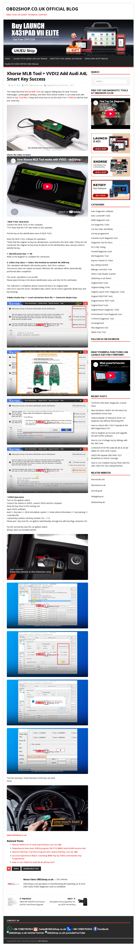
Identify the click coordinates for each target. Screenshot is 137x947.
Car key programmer (100, 233)
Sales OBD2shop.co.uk (33, 85)
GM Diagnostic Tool (100, 256)
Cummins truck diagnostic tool (104, 238)
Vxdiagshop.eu (97, 496)
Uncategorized (97, 323)
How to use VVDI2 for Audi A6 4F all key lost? (33, 862)
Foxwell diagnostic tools (101, 251)
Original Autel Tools (99, 283)
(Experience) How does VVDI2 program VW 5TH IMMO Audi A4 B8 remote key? (49, 848)
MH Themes (43, 941)
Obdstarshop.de (98, 502)
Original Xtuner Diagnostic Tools (105, 309)
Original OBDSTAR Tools (102, 296)
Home (7, 58)
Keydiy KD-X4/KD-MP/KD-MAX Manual (21, 64)
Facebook (103, 929)
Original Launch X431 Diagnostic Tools (108, 292)
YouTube (80, 932)
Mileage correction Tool (101, 269)
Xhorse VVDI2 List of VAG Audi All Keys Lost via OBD (37, 844)
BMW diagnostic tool (100, 220)
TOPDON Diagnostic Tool (102, 318)
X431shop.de (96, 491)
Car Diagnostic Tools (100, 224)
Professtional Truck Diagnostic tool (106, 314)
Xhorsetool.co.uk (98, 485)
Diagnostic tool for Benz (101, 242)
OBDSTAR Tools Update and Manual (66, 58)
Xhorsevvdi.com (98, 479)
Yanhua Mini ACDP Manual (96, 58)
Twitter (39, 932)
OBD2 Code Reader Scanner (103, 274)
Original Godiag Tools (100, 287)
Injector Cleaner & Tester (102, 260)
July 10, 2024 (15, 85)
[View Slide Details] (68, 38)
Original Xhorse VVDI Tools (57, 85)
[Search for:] (110, 81)
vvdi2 (16, 868)
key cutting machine (99, 265)
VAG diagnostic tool (99, 327)
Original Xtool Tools (99, 305)
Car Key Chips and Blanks (102, 229)
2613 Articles (62, 879)
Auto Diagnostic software (102, 211)
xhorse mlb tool (31, 868)
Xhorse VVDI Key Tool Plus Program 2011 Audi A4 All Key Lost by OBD (45, 852)
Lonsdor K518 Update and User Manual (30, 58)
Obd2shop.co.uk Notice (101, 278)
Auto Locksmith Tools (100, 215)
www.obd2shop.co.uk (16, 835)
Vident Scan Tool (98, 332)
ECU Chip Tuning (98, 247)
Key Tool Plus (21, 97)
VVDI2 (71, 97)
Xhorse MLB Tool (32, 91)
